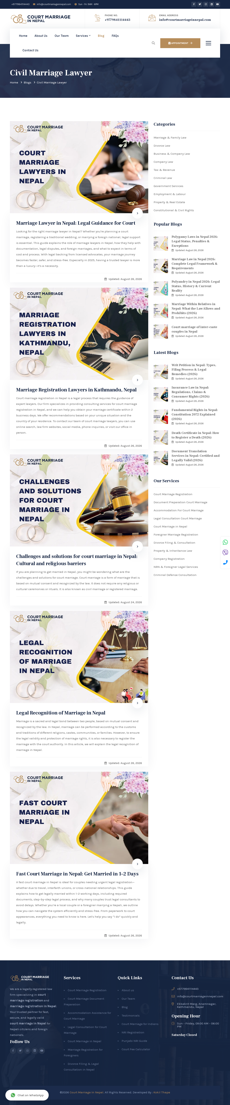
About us (128, 990)
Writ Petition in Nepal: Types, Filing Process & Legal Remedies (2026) (194, 369)
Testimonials (131, 1015)
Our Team (62, 36)
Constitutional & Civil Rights (174, 210)
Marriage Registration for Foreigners (83, 1052)
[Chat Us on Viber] (225, 553)
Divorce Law (162, 145)
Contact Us (30, 50)
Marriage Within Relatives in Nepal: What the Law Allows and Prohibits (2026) (196, 308)
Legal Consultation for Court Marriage (85, 1029)
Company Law (163, 161)
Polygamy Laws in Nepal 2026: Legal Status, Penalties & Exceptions (195, 241)
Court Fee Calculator (136, 1049)
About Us (40, 36)
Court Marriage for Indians (140, 1024)
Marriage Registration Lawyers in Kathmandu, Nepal (76, 390)
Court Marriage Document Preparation (84, 1001)
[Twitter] (199, 4)
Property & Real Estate (169, 202)
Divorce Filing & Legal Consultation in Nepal (81, 1066)
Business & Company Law (172, 153)
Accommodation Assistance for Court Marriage (87, 1015)
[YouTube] (217, 4)
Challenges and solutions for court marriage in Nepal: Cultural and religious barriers (76, 560)
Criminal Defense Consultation (175, 575)
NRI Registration (133, 1032)
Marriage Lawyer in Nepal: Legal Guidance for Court (75, 223)
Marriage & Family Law (170, 137)
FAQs (115, 36)
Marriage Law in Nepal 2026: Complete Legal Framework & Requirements (195, 263)
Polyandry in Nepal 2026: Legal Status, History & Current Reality (196, 286)
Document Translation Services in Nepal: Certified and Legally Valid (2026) (196, 455)
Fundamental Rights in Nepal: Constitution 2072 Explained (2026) (195, 414)
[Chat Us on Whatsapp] (225, 542)
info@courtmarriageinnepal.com (53, 4)
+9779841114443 (20, 4)
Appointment (179, 43)
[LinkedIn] (211, 4)
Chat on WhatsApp (31, 1095)
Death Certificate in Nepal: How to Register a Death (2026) (195, 435)
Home (23, 36)
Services (82, 36)
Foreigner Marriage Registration (176, 534)
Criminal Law (163, 178)
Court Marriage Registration (173, 494)
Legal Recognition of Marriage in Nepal (60, 713)
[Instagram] (205, 4)
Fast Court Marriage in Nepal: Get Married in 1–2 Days (77, 874)
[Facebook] (193, 4)
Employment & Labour (170, 194)
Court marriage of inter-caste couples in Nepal (194, 329)
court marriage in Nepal (28, 1023)
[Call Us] (225, 563)
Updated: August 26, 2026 (189, 250)
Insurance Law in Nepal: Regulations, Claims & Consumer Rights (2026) (191, 392)
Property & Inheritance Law (173, 550)
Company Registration (169, 558)
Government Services (168, 186)
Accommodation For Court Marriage (179, 510)
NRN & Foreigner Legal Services (176, 567)
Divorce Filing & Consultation (174, 542)
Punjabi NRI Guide (134, 1041)
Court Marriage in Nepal (170, 526)
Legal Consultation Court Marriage (178, 518)
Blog (101, 36)
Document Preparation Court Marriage (180, 502)
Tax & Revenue (164, 170)
